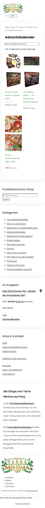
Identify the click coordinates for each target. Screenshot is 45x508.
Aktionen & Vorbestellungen (22, 227)
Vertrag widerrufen (22, 504)
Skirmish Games (16, 244)
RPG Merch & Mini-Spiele (20, 256)
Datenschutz (9, 351)
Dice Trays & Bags (17, 252)
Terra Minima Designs (19, 427)
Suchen (6, 199)
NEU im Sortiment (16, 223)
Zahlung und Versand (14, 358)
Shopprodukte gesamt (19, 269)
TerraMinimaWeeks (17, 219)
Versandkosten (11, 319)
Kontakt (6, 365)
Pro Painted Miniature (22, 403)
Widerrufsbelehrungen (14, 347)
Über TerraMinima (12, 369)
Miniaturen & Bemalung (20, 236)
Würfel (10, 248)
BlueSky (8, 480)
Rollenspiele (13, 240)
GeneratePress (32, 491)
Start (7, 27)
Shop (13, 27)
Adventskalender (16, 232)
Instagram (9, 483)
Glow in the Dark (16, 265)
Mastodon (9, 477)
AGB (4, 343)
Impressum (8, 374)
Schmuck (12, 261)
